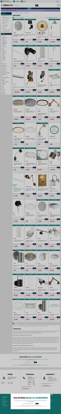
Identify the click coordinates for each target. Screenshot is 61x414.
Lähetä (37, 403)
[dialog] (30, 207)
